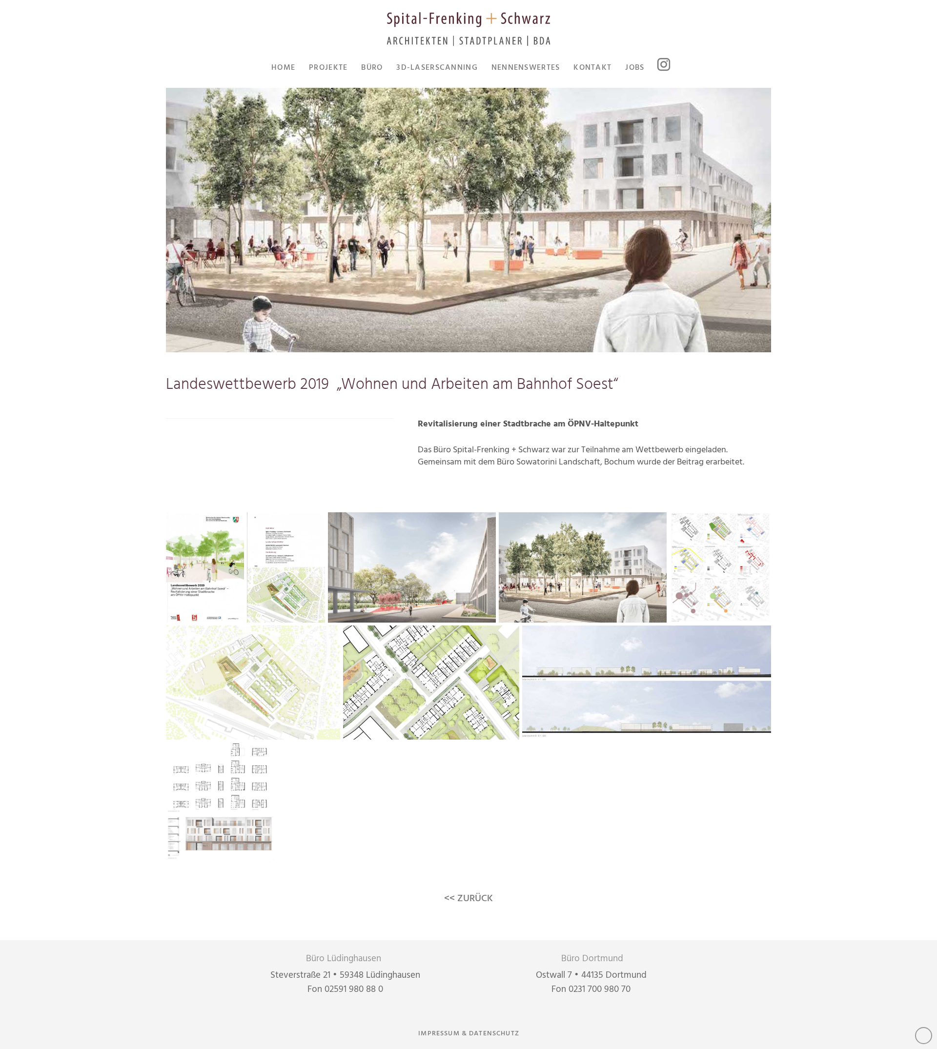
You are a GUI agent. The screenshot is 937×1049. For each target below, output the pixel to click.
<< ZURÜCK (468, 899)
